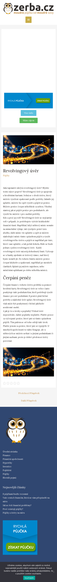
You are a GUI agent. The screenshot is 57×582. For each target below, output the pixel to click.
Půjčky (6, 175)
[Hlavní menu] (28, 20)
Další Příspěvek (29, 400)
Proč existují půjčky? (13, 509)
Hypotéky (7, 462)
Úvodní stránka (10, 451)
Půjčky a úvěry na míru (14, 512)
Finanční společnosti (13, 459)
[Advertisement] (28, 61)
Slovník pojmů (9, 477)
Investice (7, 466)
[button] (29, 120)
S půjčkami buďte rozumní (15, 494)
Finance (6, 455)
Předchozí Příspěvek (28, 393)
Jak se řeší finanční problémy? (17, 505)
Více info (28, 113)
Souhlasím (29, 578)
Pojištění (7, 470)
